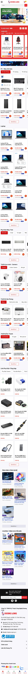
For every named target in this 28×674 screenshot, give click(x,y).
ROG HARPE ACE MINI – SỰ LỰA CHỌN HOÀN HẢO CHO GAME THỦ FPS (7, 577)
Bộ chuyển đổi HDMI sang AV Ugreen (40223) (20, 390)
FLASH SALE (5, 28)
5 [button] (14, 21)
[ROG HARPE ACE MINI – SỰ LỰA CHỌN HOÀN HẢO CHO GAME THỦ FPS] (8, 571)
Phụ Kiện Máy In (17, 371)
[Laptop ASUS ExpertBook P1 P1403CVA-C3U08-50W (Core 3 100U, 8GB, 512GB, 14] (7, 206)
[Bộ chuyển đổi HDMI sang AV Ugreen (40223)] (21, 381)
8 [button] (19, 21)
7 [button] (18, 21)
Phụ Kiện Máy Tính (7, 230)
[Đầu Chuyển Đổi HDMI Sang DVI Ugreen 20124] (21, 403)
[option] (14, 15)
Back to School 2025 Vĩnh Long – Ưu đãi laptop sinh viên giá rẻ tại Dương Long (7, 562)
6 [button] (16, 21)
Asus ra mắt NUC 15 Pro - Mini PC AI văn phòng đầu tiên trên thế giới (7, 519)
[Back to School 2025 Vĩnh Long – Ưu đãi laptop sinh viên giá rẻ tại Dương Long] (8, 556)
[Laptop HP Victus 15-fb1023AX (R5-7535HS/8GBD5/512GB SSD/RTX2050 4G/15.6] (6, 40)
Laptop (3, 126)
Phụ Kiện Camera (6, 371)
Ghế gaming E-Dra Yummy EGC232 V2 (18, 49)
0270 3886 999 (14, 626)
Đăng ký (24, 597)
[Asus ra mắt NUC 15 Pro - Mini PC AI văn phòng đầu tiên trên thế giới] (8, 512)
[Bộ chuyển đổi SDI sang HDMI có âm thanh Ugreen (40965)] (7, 381)
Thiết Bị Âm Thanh (7, 334)
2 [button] (10, 21)
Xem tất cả (13, 121)
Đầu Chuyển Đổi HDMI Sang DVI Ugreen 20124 (21, 413)
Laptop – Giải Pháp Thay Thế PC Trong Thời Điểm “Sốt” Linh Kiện (7, 497)
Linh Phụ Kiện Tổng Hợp (8, 368)
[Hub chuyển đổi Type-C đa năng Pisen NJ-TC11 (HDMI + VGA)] (7, 447)
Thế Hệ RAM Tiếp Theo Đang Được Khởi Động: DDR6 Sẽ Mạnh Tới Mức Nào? (7, 481)
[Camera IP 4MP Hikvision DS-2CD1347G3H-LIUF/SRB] (19, 276)
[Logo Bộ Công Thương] (8, 636)
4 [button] (13, 21)
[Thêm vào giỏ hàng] (10, 52)
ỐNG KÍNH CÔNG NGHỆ (9, 470)
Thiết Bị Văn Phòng (7, 299)
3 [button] (11, 21)
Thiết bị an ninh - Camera (9, 264)
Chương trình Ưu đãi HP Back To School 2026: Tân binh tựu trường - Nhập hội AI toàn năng (7, 541)
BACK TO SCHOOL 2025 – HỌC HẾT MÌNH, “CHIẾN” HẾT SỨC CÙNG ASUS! (19, 564)
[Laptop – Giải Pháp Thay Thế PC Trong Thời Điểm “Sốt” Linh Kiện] (8, 492)
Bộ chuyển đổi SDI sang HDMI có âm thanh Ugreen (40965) (7, 390)
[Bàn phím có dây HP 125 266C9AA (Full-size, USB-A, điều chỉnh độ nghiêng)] (6, 241)
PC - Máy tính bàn (6, 69)
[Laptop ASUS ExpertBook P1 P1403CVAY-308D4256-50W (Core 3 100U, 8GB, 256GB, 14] (7, 159)
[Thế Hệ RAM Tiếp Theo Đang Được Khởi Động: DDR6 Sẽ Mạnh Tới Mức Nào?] (8, 476)
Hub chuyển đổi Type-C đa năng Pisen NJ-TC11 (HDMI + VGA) (6, 457)
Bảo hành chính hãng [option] (17, 33)
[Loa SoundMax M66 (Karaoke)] (6, 345)
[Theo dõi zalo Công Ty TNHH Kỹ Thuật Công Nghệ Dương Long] (16, 600)
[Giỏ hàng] (24, 2)
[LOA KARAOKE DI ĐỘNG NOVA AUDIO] (19, 345)
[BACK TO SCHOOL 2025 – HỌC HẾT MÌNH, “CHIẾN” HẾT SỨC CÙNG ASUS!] (20, 556)
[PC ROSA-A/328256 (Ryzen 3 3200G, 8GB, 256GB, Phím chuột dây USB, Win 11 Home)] (6, 103)
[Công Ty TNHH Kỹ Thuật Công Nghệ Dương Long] (14, 2)
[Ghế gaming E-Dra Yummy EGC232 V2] (18, 40)
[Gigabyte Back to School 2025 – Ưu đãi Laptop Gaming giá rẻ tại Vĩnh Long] (20, 539)
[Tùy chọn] (22, 52)
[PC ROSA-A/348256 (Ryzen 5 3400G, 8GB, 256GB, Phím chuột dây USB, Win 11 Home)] (19, 103)
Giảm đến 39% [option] (7, 33)
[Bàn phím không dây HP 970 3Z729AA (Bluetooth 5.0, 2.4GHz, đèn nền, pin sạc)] (19, 241)
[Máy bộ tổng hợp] (14, 63)
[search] (25, 5)
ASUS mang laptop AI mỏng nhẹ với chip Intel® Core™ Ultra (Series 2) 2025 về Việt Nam (20, 501)
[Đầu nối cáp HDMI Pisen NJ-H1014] (21, 425)
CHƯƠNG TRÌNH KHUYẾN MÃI (12, 531)
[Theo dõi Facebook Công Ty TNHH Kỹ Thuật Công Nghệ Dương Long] (12, 600)
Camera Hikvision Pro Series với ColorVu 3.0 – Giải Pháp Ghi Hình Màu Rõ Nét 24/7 (19, 484)
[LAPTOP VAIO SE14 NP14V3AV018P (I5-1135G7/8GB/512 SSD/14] (7, 183)
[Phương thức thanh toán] (10, 666)
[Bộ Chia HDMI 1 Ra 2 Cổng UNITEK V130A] (21, 447)
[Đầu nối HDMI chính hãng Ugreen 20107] (7, 403)
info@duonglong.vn (11, 632)
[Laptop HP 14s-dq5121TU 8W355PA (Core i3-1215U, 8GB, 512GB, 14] (7, 135)
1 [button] (8, 21)
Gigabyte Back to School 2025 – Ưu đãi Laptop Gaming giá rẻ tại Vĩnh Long (20, 546)
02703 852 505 (22, 629)
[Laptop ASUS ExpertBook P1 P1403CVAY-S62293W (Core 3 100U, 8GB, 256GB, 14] (21, 135)
